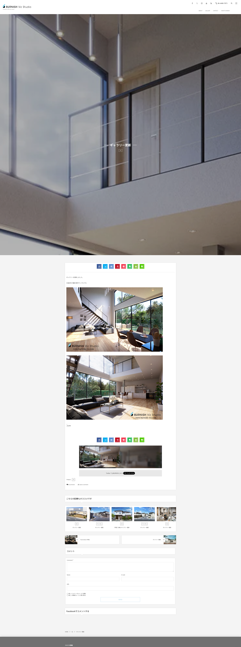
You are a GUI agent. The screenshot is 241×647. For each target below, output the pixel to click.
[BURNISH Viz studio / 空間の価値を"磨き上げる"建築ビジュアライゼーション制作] (17, 6)
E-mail (123, 575)
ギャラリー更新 (77, 527)
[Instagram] (202, 3)
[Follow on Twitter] (197, 3)
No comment (71, 484)
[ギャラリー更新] (76, 514)
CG (120, 150)
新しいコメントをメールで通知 (77, 593)
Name (68, 575)
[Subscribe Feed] (211, 3)
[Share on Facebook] (192, 3)
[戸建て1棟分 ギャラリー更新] (122, 514)
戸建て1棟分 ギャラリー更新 (121, 527)
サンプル (99, 524)
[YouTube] (206, 3)
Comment (69, 560)
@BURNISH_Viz (116, 473)
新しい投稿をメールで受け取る (77, 595)
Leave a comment (83, 484)
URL (68, 584)
